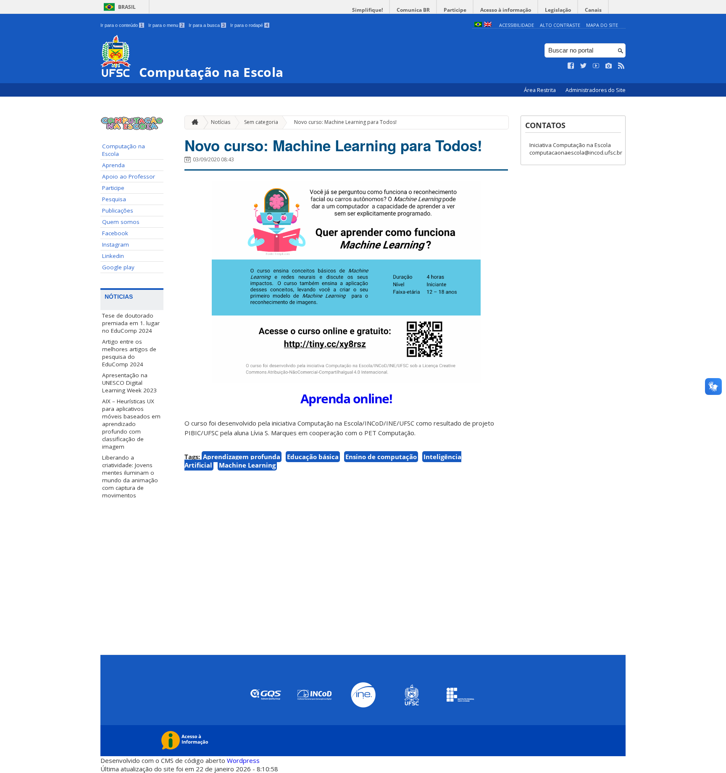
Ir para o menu (165, 25)
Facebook (115, 233)
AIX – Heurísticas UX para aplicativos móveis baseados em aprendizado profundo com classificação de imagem (131, 423)
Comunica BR (413, 9)
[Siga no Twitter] (583, 66)
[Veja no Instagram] (608, 66)
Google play (118, 267)
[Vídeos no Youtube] (596, 66)
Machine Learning (247, 465)
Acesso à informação (505, 9)
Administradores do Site (596, 90)
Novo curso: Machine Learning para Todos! (345, 122)
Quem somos (120, 222)
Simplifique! (367, 9)
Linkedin (113, 256)
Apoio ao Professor (128, 176)
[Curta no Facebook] (571, 66)
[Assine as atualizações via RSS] (621, 66)
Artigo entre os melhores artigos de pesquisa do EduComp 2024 (129, 353)
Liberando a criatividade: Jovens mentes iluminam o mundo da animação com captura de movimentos (130, 476)
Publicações (117, 210)
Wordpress (243, 760)
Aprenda (113, 165)
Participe (455, 9)
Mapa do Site (602, 25)
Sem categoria (261, 122)
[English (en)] (488, 25)
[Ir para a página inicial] (193, 122)
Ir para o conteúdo (121, 25)
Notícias (220, 122)
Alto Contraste (560, 25)
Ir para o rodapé (249, 25)
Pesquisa (114, 199)
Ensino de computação (381, 456)
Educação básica (313, 456)
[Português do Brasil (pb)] (478, 25)
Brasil (127, 7)
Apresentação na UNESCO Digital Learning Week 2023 (129, 382)
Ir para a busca (207, 25)
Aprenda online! (346, 398)
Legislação (558, 9)
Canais (593, 9)
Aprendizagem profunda (241, 456)
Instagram (115, 244)
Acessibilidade (516, 25)
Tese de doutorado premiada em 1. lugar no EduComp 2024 (131, 323)
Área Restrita (540, 90)
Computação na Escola (123, 150)
